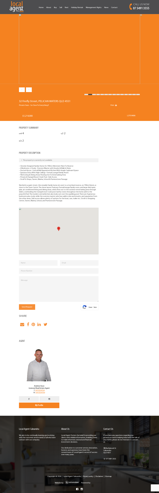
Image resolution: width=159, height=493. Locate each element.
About (48, 7)
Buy (55, 7)
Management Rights (93, 7)
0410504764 (40, 390)
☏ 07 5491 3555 (109, 459)
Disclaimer (99, 476)
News (106, 7)
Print (112, 105)
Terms (95, 307)
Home (41, 7)
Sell (60, 7)
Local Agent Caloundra (72, 476)
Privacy (90, 307)
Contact (114, 7)
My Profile (39, 405)
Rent (66, 7)
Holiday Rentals (77, 7)
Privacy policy (88, 476)
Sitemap (108, 476)
